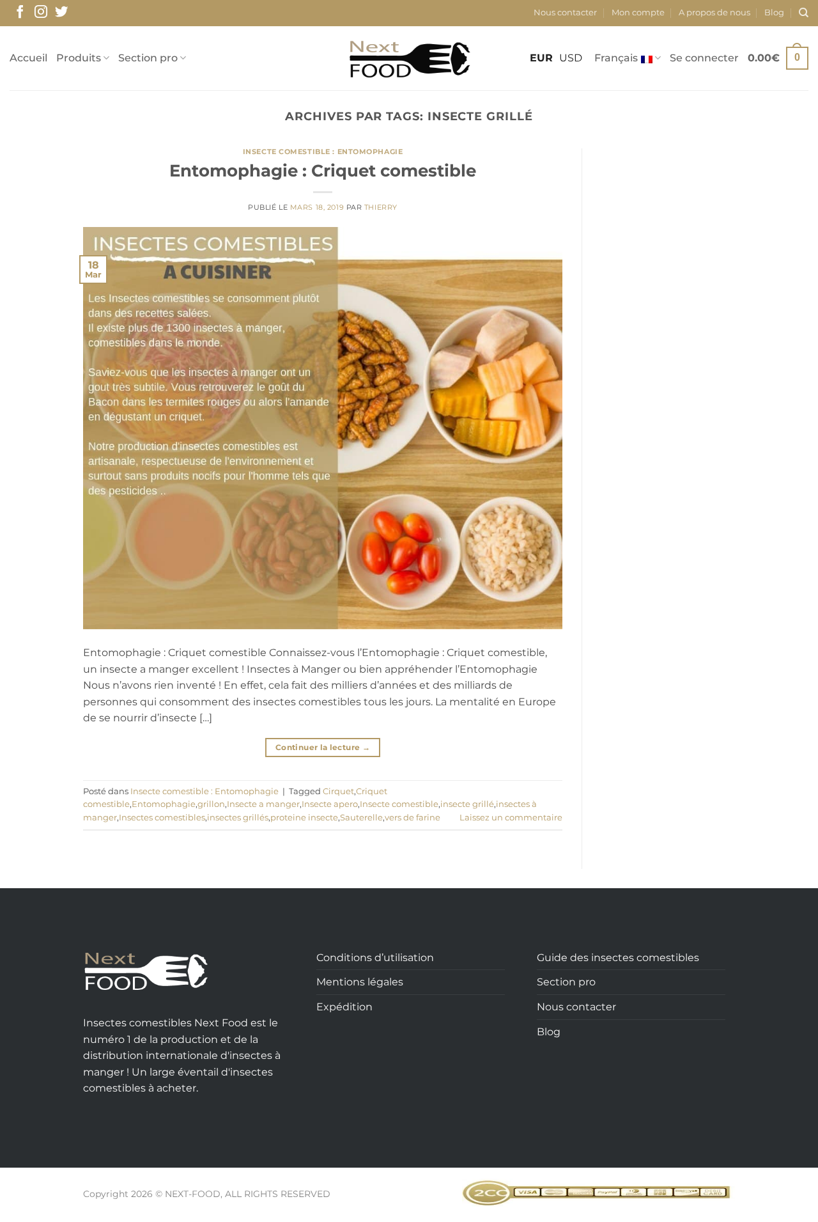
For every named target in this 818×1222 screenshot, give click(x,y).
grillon (211, 804)
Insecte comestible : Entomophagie (323, 151)
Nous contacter (565, 12)
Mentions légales (359, 982)
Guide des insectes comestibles (618, 958)
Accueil (28, 58)
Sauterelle (361, 817)
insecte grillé (467, 804)
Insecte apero (330, 804)
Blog (774, 12)
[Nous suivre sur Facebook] (19, 13)
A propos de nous (714, 12)
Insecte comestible (399, 804)
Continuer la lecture (322, 747)
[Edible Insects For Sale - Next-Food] (409, 58)
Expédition (344, 1007)
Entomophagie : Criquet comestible (322, 170)
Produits (78, 58)
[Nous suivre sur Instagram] (41, 13)
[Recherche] (803, 13)
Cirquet (338, 791)
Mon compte (638, 12)
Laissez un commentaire (510, 817)
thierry (380, 207)
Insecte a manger (263, 804)
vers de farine (412, 817)
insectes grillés (237, 817)
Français (616, 58)
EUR (541, 58)
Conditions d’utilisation (375, 958)
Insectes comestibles (162, 817)
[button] (704, 58)
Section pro (148, 58)
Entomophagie (164, 804)
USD (570, 58)
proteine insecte (304, 817)
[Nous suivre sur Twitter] (61, 13)
